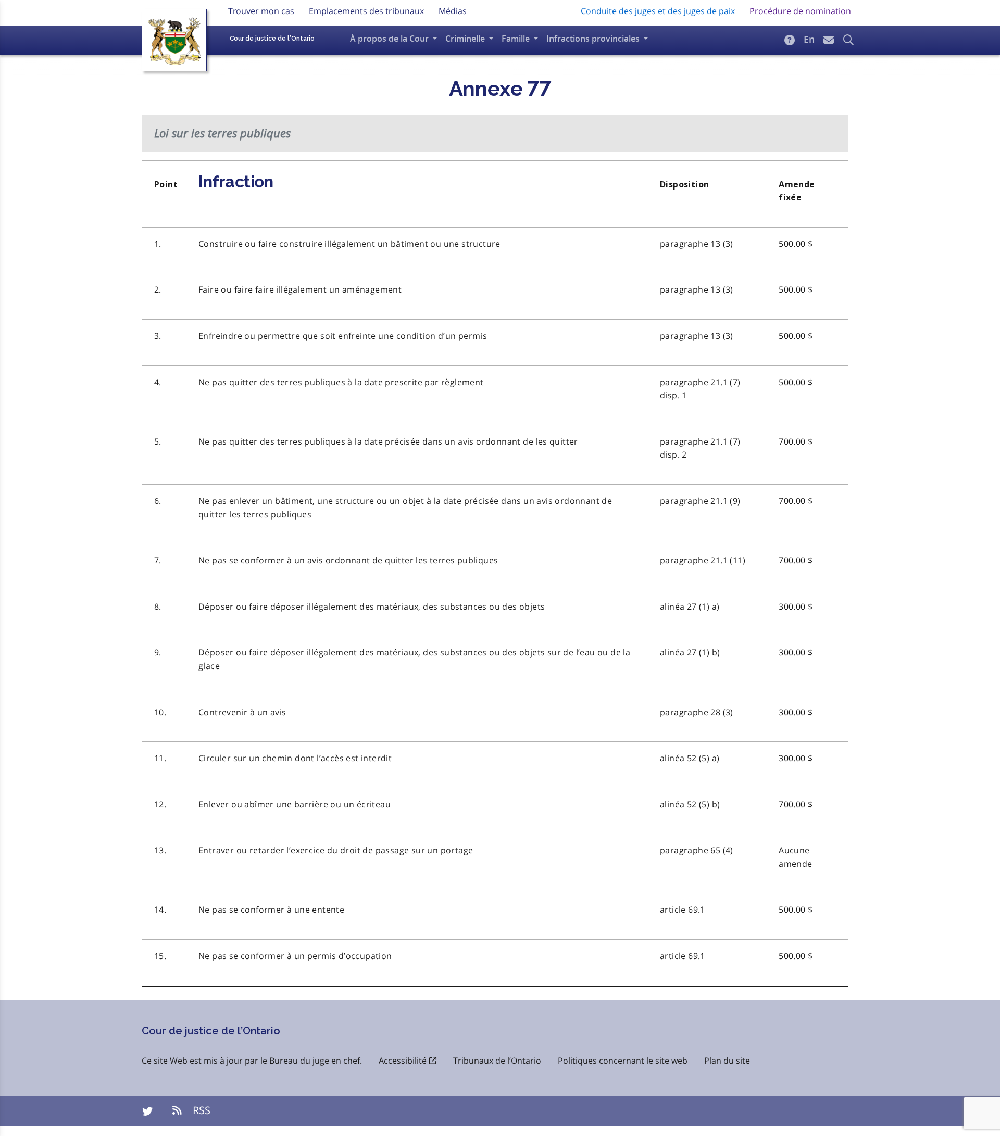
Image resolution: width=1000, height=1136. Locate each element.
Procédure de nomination (800, 11)
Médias (453, 11)
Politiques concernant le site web (623, 1060)
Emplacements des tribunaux (366, 11)
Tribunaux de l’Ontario (497, 1060)
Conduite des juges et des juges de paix (658, 11)
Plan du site (727, 1060)
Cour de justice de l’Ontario (272, 38)
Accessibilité (403, 1060)
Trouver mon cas (261, 11)
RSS (200, 1110)
